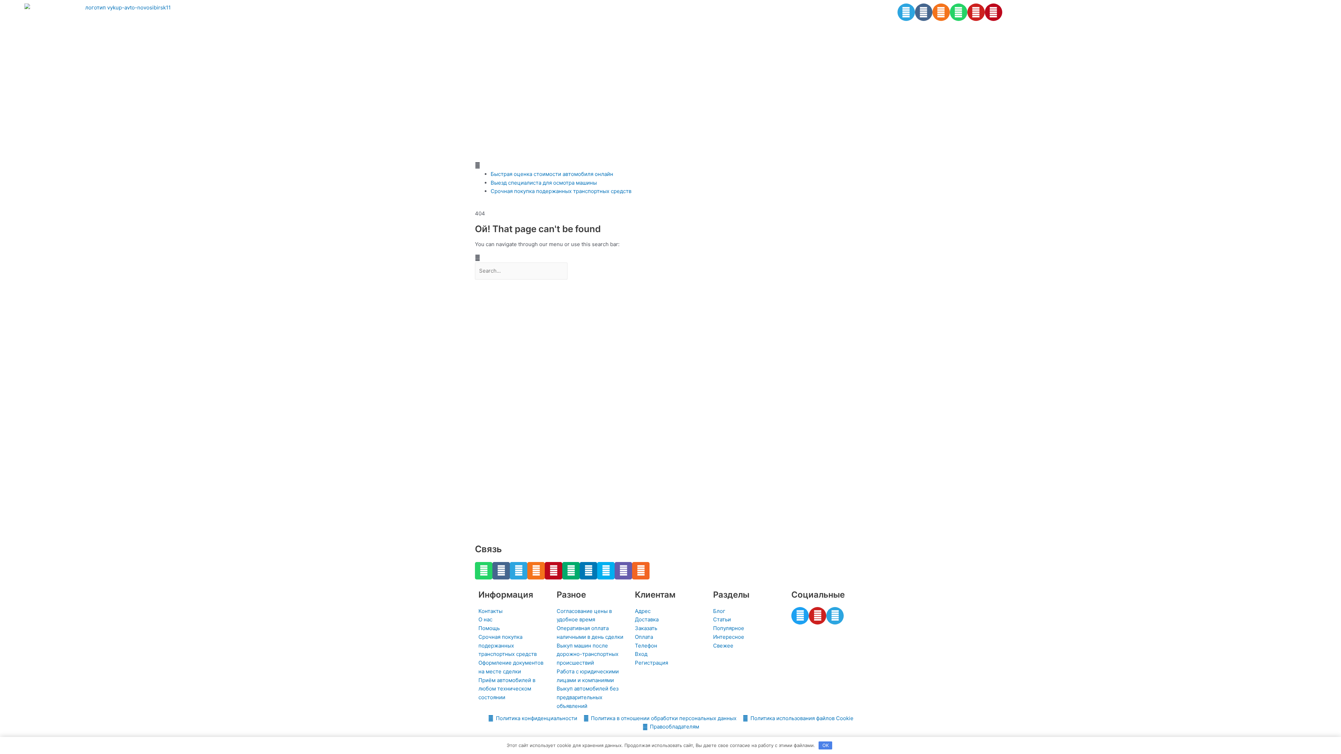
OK (825, 745)
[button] (670, 165)
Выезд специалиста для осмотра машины (544, 182)
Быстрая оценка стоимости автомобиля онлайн (552, 174)
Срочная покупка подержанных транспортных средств (561, 191)
